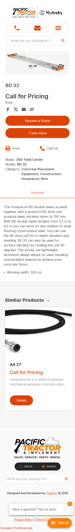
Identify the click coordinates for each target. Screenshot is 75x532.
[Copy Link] (31, 109)
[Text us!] (59, 523)
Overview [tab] (37, 192)
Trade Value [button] (37, 133)
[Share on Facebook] (7, 109)
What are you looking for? (30, 41)
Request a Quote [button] (37, 121)
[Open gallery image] (37, 62)
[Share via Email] (23, 109)
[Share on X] (15, 109)
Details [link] (21, 400)
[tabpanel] (37, 63)
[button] (16, 28)
